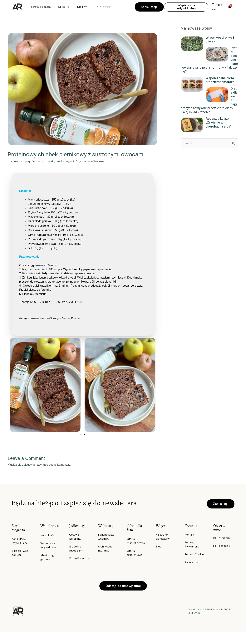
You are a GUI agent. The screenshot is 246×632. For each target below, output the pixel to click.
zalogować (29, 464)
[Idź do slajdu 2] (84, 434)
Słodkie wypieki (65, 161)
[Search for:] (209, 143)
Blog (158, 546)
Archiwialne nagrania (105, 548)
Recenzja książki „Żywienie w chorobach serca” (219, 122)
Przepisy (24, 161)
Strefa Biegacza (41, 7)
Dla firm (82, 7)
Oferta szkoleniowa (134, 553)
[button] (14, 384)
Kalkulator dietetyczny (163, 537)
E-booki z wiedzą (79, 558)
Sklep (62, 7)
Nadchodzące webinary (106, 537)
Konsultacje (47, 535)
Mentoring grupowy (46, 557)
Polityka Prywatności (191, 544)
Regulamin (191, 562)
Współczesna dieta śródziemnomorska (220, 80)
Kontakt (189, 535)
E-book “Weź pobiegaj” (20, 553)
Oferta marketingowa (136, 541)
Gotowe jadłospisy (75, 537)
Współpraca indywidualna (48, 545)
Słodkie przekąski (43, 161)
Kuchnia (13, 161)
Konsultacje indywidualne (20, 541)
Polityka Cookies (194, 554)
